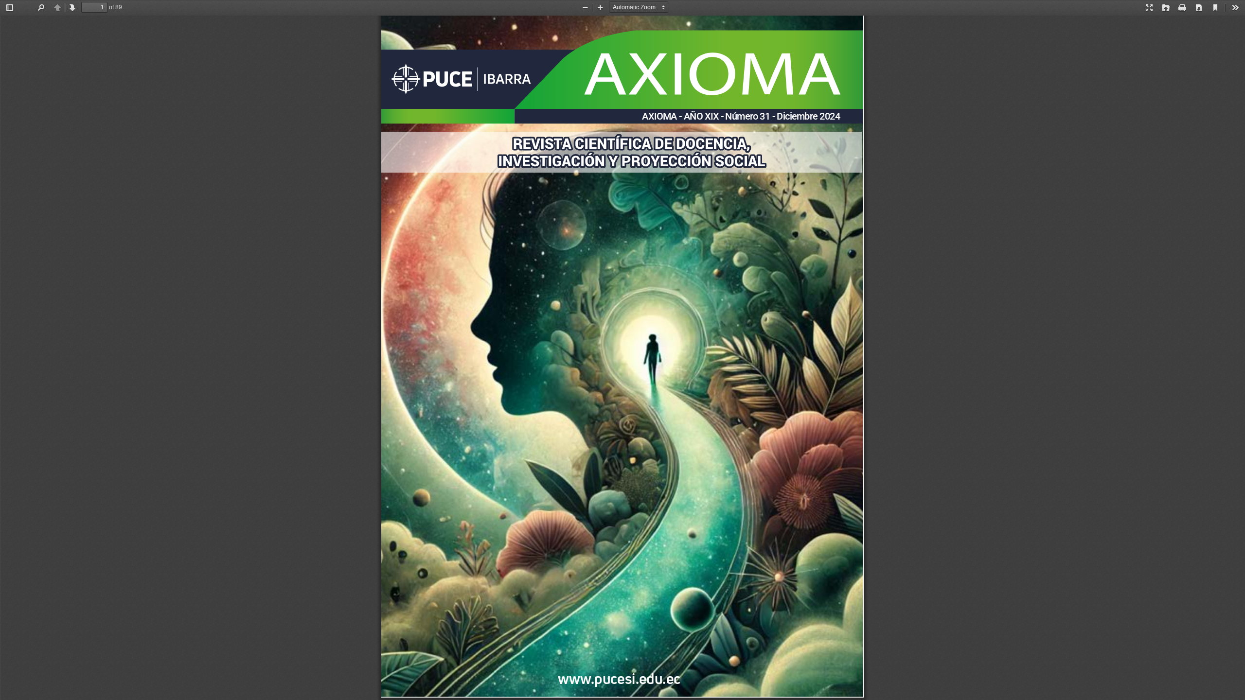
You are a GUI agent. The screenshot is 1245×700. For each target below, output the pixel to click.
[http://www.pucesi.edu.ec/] (767, 671)
